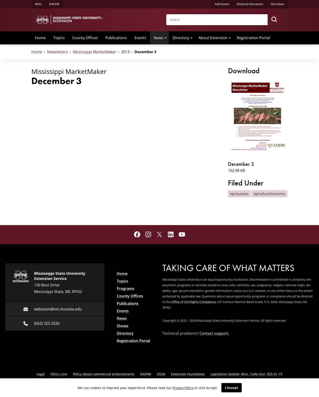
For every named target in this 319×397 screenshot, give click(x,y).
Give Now (277, 4)
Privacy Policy (183, 388)
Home (40, 37)
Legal (41, 374)
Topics (59, 37)
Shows (122, 325)
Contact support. (214, 333)
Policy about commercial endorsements (104, 374)
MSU (38, 4)
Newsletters (57, 51)
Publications (116, 37)
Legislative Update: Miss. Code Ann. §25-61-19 (246, 374)
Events (140, 37)
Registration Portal (253, 37)
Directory (181, 37)
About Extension (212, 37)
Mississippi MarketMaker (94, 51)
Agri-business (239, 194)
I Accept (231, 388)
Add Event (222, 4)
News (158, 37)
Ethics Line (58, 374)
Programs (125, 288)
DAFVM (54, 4)
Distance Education (250, 4)
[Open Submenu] (165, 37)
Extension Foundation (188, 374)
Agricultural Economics (269, 194)
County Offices (85, 37)
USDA (161, 374)
